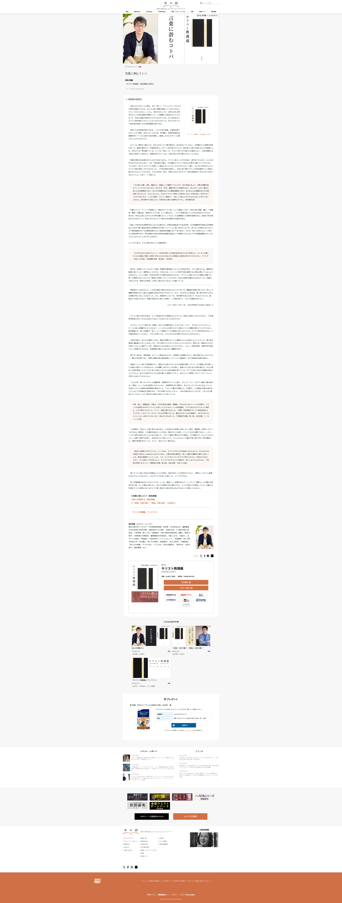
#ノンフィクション (138, 89)
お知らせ (127, 847)
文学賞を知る (162, 11)
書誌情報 (213, 11)
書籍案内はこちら (152, 816)
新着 (127, 11)
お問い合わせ (128, 850)
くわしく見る (185, 588)
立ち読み (184, 582)
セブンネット (201, 595)
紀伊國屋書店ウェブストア (171, 600)
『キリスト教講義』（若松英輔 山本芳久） (199, 134)
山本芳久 (131, 99)
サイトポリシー (129, 838)
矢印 (172, 783)
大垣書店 (186, 605)
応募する (179, 725)
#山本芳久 (141, 654)
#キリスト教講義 (151, 686)
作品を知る (149, 11)
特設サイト (202, 11)
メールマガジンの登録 (189, 730)
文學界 (161, 838)
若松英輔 (138, 99)
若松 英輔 (129, 80)
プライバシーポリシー (131, 841)
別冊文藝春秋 (163, 844)
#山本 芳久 (135, 686)
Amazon (171, 595)
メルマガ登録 (190, 816)
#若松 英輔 (175, 654)
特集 (192, 11)
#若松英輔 (135, 654)
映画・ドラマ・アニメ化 (178, 11)
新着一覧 (144, 838)
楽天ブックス (186, 595)
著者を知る (137, 11)
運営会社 (127, 844)
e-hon (186, 600)
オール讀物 (162, 841)
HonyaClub (201, 600)
